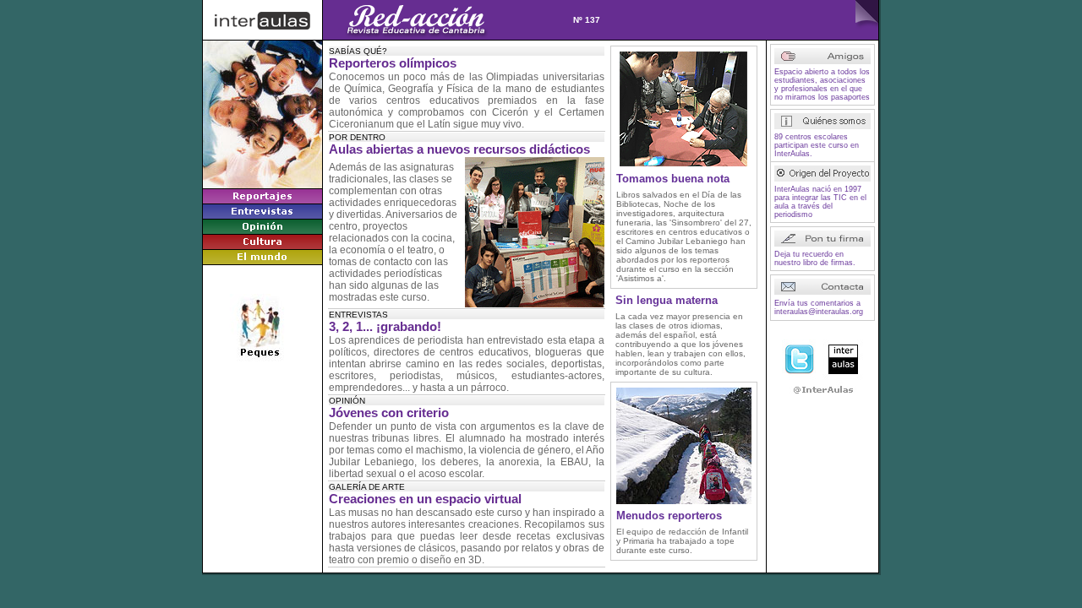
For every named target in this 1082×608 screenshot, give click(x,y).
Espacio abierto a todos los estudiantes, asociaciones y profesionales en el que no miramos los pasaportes (822, 84)
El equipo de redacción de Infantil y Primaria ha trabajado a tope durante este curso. (682, 541)
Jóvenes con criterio (389, 413)
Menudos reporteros (669, 515)
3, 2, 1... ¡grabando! (385, 327)
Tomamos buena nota (673, 178)
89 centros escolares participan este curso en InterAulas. (816, 145)
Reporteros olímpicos (392, 63)
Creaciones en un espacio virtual (425, 499)
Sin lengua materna (666, 300)
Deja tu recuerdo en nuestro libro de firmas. (814, 258)
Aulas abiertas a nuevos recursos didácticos (459, 149)
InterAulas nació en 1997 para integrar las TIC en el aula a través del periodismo (820, 202)
